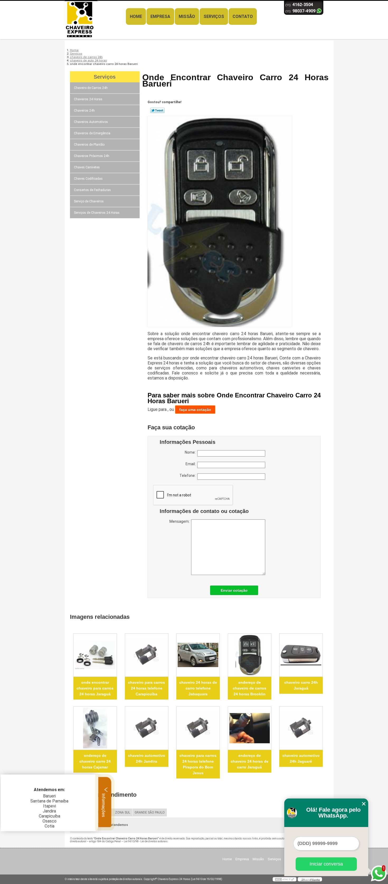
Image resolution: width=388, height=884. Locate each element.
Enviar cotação (234, 590)
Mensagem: (180, 521)
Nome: (191, 452)
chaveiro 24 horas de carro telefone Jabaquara (198, 688)
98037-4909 (303, 10)
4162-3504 (302, 4)
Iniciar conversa (326, 864)
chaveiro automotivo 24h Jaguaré (301, 758)
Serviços (214, 16)
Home (136, 16)
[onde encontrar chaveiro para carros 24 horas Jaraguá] (95, 655)
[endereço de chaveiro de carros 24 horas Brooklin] (249, 655)
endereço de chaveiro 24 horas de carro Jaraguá (249, 761)
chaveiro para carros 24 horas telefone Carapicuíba (146, 688)
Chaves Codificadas (88, 178)
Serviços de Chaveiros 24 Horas (97, 213)
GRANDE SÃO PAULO (150, 812)
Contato (243, 16)
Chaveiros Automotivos (91, 122)
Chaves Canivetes (87, 167)
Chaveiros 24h (84, 110)
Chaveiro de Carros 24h (91, 88)
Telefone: (188, 475)
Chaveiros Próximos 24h (91, 156)
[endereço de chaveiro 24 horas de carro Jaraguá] (249, 728)
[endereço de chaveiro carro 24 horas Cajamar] (95, 728)
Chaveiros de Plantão (89, 144)
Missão (187, 16)
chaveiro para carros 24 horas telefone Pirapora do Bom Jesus (197, 764)
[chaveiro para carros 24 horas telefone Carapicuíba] (146, 655)
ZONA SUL (122, 812)
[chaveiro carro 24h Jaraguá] (301, 655)
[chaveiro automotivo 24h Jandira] (146, 728)
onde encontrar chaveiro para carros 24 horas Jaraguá (95, 688)
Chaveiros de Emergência (92, 133)
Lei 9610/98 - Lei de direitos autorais (146, 841)
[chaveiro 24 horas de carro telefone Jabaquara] (198, 655)
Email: (191, 464)
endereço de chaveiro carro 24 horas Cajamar (95, 761)
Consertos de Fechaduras (92, 190)
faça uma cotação (195, 409)
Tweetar (157, 110)
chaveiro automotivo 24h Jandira (146, 758)
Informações (103, 804)
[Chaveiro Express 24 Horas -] (95, 11)
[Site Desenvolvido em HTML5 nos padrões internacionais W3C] (284, 879)
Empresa (160, 16)
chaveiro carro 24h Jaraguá (301, 685)
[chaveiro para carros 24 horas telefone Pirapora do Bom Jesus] (198, 728)
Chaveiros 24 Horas (88, 99)
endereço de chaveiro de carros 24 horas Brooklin (249, 688)
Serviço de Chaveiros (89, 201)
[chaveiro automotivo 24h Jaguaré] (301, 728)
